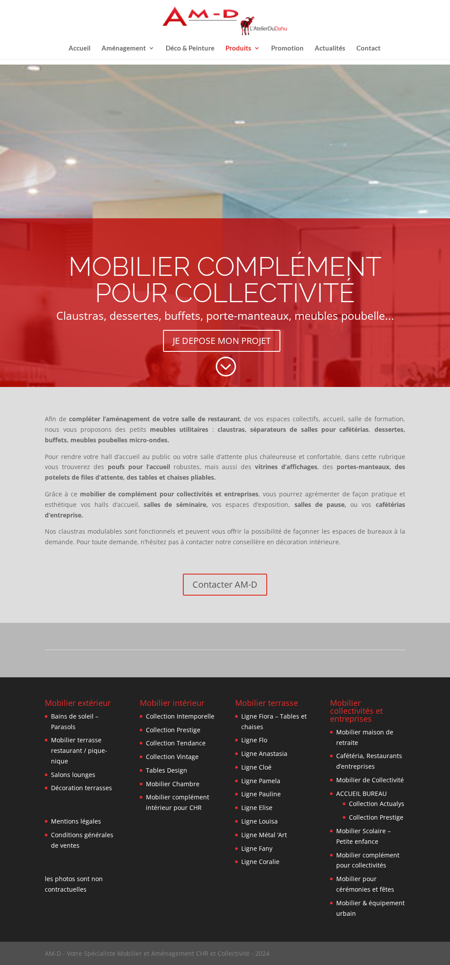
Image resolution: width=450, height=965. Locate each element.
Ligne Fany (256, 848)
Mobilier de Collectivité (370, 780)
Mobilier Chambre (173, 784)
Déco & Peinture (190, 48)
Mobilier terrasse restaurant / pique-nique (79, 750)
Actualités (330, 48)
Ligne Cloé (256, 767)
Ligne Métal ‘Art (264, 835)
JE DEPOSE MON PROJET (222, 341)
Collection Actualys (376, 803)
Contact (368, 48)
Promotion (287, 48)
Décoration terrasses (81, 788)
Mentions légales (76, 821)
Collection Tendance (176, 743)
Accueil (80, 48)
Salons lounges (73, 774)
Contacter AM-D (225, 584)
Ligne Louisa (259, 821)
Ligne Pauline (261, 794)
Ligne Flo (254, 740)
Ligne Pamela (260, 781)
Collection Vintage (172, 756)
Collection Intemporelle (180, 716)
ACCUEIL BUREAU (361, 793)
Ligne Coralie (260, 861)
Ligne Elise (256, 807)
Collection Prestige (173, 730)
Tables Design (166, 770)
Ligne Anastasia (264, 753)
